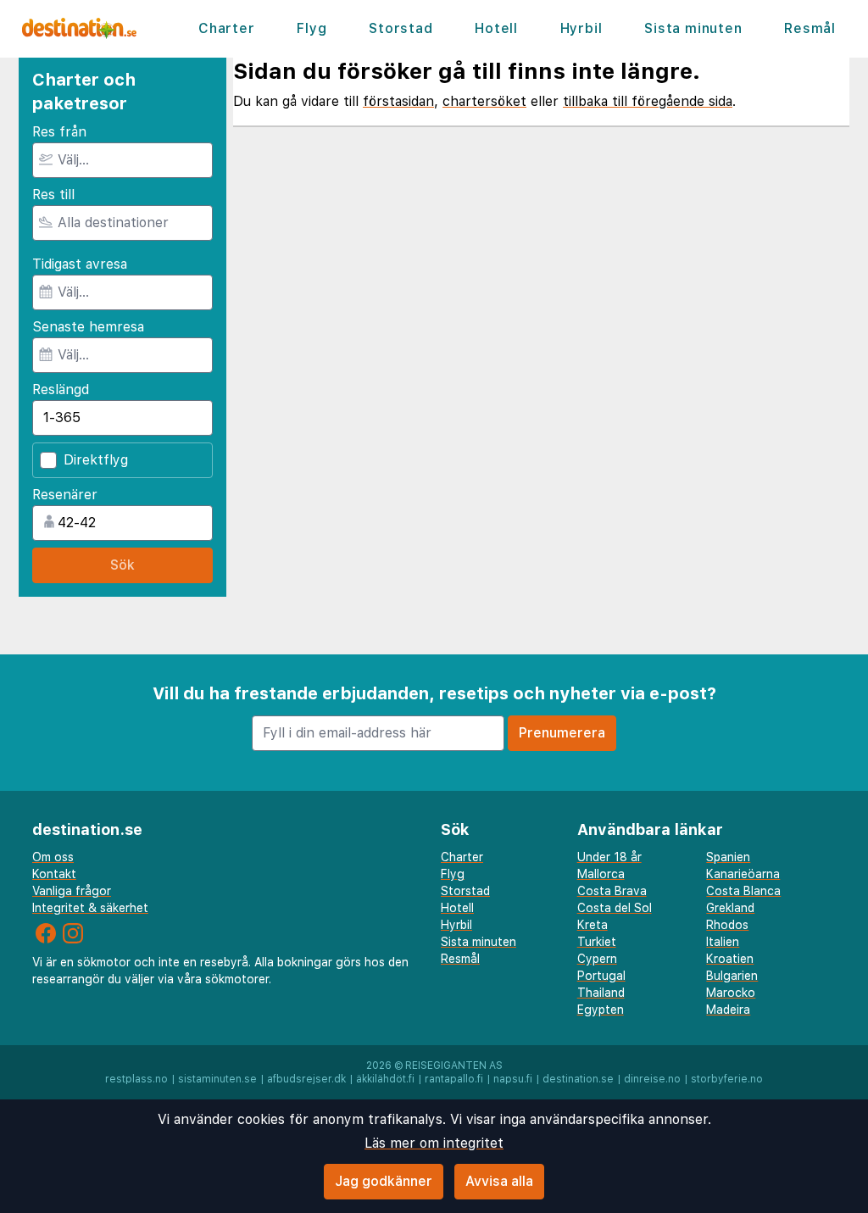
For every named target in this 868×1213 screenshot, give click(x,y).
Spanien (728, 857)
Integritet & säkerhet (90, 908)
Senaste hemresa (88, 327)
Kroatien (730, 958)
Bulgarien (732, 975)
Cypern (597, 958)
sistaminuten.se (217, 1079)
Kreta (592, 925)
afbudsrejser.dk (306, 1079)
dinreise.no (652, 1079)
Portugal (601, 975)
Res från (59, 132)
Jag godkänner (383, 1181)
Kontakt (54, 874)
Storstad (400, 28)
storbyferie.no (727, 1079)
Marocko (730, 992)
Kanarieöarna (743, 874)
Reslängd (60, 389)
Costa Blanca (743, 891)
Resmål (810, 28)
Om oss (53, 857)
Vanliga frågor (71, 891)
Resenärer (64, 495)
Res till (53, 194)
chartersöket (484, 101)
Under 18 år (609, 857)
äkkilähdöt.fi (385, 1079)
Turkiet (596, 942)
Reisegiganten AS (454, 1065)
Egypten (600, 1009)
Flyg (311, 28)
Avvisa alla (499, 1181)
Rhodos (727, 925)
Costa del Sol (614, 908)
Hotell (496, 28)
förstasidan (398, 101)
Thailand (601, 992)
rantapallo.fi (454, 1079)
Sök (122, 565)
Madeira (728, 1009)
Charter (226, 28)
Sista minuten (693, 28)
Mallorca (601, 874)
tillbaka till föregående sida (647, 101)
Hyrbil (581, 28)
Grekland (730, 908)
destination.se (578, 1079)
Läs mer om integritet (434, 1143)
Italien (722, 942)
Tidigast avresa (79, 264)
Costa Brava (612, 891)
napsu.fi (512, 1079)
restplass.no (136, 1079)
